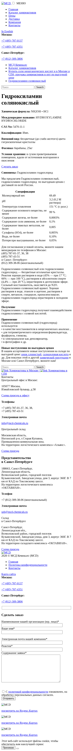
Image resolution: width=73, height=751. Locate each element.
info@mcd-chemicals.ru (14, 423)
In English (7, 31)
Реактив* (7, 645)
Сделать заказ (9, 166)
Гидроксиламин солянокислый (27, 80)
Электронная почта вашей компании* (24, 639)
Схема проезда (10, 450)
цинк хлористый (31, 354)
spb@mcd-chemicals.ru (14, 511)
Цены (12, 15)
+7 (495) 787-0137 (12, 40)
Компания (15, 22)
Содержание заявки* (14, 652)
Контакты (14, 25)
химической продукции (54, 357)
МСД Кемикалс (18, 64)
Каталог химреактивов (22, 12)
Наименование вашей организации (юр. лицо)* (30, 621)
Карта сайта (8, 574)
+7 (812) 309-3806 (12, 58)
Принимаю (8, 747)
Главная (13, 9)
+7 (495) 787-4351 (12, 46)
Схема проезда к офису (15, 395)
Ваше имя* (8, 628)
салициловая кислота (56, 354)
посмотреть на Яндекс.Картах (19, 710)
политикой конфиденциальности (28, 691)
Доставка (14, 18)
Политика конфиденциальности (28, 564)
